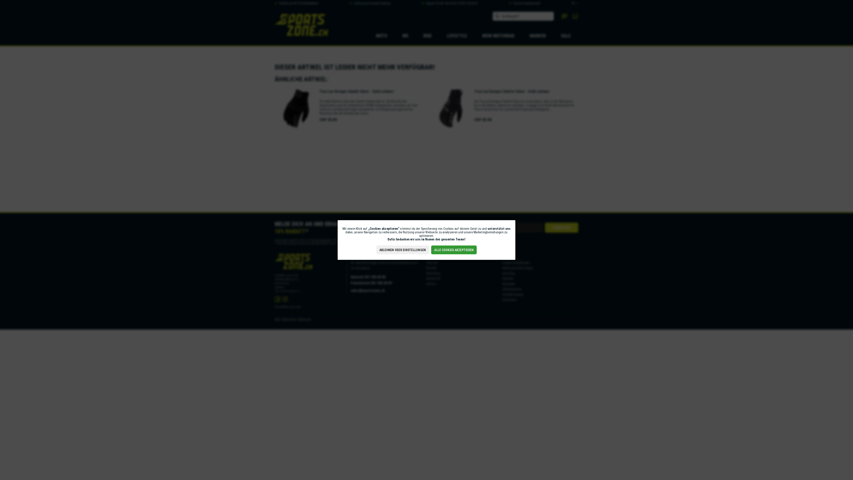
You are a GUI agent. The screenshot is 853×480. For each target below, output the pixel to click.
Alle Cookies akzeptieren (454, 250)
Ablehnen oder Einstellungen (402, 250)
